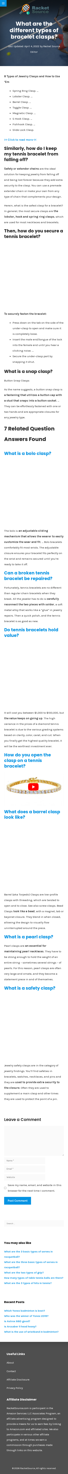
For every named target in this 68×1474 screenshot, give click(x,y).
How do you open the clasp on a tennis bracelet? (27, 760)
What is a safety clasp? (29, 988)
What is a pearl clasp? (28, 937)
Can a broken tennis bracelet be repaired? (28, 576)
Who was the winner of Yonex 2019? (26, 1316)
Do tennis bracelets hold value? (31, 632)
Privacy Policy (15, 1388)
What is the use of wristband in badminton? (31, 1331)
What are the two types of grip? (24, 1272)
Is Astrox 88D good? (17, 1321)
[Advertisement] (34, 276)
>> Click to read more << (20, 139)
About (10, 1362)
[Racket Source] (34, 9)
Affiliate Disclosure (18, 1379)
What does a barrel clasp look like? (32, 814)
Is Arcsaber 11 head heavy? (20, 1326)
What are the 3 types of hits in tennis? (28, 1283)
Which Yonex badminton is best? (24, 1310)
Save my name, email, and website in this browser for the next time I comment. (34, 1187)
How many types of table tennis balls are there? (33, 1277)
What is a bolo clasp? (27, 453)
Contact (11, 1371)
